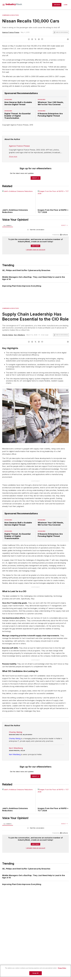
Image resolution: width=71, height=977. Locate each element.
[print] (68, 39)
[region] (35, 230)
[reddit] (39, 39)
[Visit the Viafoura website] (64, 234)
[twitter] (35, 39)
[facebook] (29, 39)
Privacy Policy (62, 968)
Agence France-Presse (10, 32)
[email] (42, 39)
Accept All (35, 973)
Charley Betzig (7, 335)
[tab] (7, 225)
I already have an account (35, 250)
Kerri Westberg (19, 335)
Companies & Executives (10, 15)
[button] (3, 4)
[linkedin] (32, 39)
